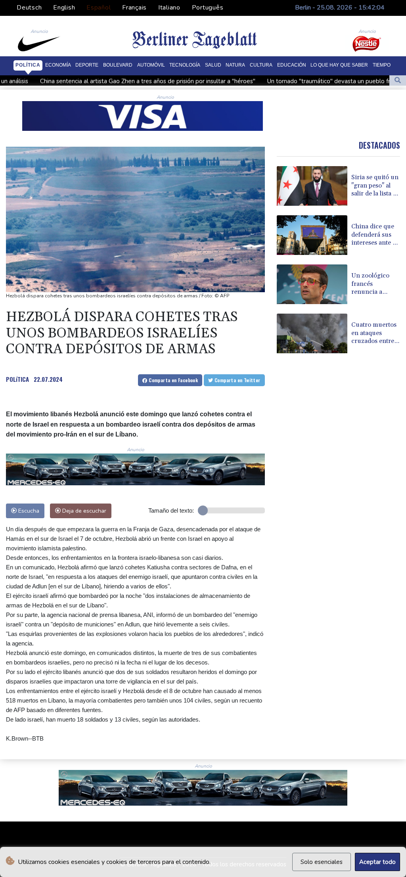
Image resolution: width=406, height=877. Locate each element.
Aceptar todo (377, 862)
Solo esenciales (322, 862)
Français (134, 7)
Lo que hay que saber (339, 65)
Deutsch (29, 7)
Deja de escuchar (83, 511)
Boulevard (117, 65)
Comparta (172, 380)
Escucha (28, 511)
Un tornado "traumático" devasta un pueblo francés (278, 81)
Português (208, 7)
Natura (235, 65)
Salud (213, 65)
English (64, 7)
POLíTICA (17, 379)
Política (27, 65)
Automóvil (151, 65)
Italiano (169, 7)
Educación (291, 65)
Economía (58, 65)
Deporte (86, 65)
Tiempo (382, 65)
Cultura (261, 65)
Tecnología (184, 65)
